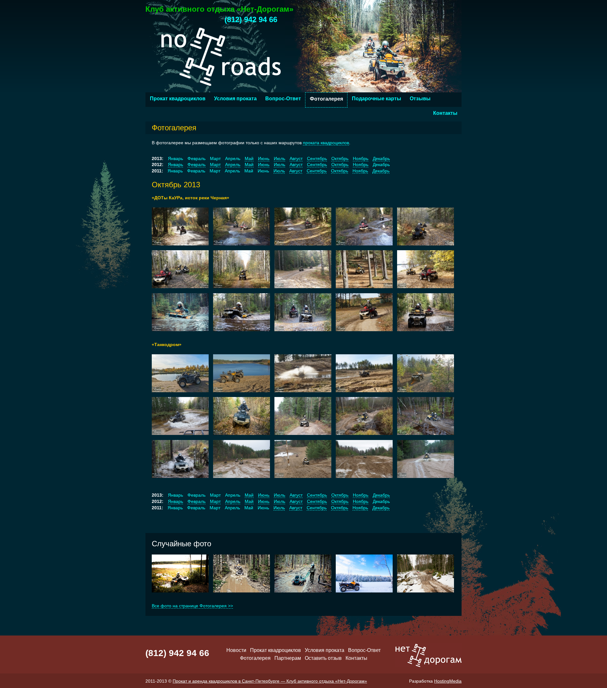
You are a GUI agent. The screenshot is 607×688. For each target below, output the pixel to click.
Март (215, 164)
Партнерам (287, 658)
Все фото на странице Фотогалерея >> (192, 605)
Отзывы (420, 98)
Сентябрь (317, 158)
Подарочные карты (376, 98)
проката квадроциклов (326, 142)
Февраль (196, 164)
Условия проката (235, 98)
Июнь (263, 158)
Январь (175, 164)
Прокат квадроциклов (177, 98)
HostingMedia (448, 681)
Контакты (445, 113)
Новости (236, 650)
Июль (279, 158)
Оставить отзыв (323, 658)
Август (296, 158)
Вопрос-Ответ (283, 98)
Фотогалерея (326, 99)
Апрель (232, 164)
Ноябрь (360, 158)
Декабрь (381, 158)
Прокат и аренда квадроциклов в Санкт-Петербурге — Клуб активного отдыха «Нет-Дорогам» (270, 681)
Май (249, 158)
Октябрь (339, 158)
